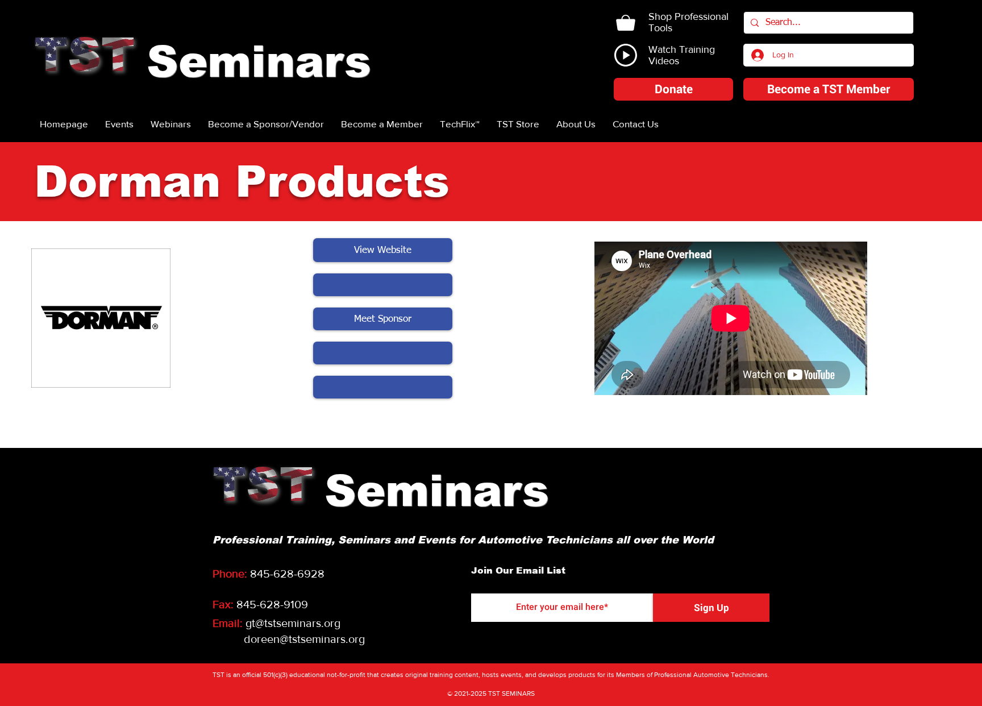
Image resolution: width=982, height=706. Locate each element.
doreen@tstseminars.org (304, 639)
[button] (673, 89)
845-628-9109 (272, 604)
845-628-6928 (287, 573)
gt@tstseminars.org (293, 623)
